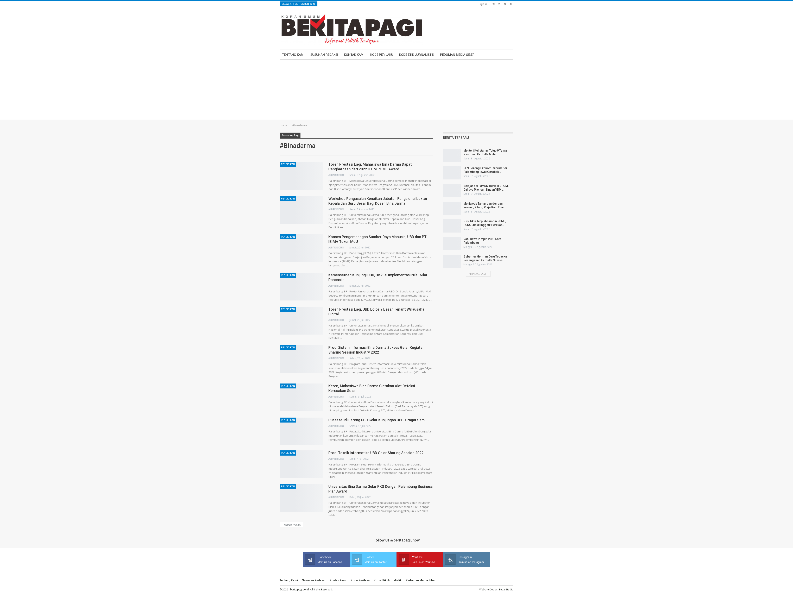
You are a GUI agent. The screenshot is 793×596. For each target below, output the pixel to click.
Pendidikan (288, 164)
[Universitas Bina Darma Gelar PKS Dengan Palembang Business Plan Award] (301, 498)
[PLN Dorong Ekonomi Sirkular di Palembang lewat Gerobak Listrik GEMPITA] (452, 172)
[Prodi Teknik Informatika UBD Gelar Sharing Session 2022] (301, 464)
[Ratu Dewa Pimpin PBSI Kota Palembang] (452, 243)
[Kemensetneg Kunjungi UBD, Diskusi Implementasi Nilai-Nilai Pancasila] (301, 286)
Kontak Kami (354, 55)
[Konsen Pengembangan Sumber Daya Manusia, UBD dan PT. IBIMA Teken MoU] (301, 248)
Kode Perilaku (381, 55)
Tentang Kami (293, 55)
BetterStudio (506, 589)
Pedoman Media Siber (457, 55)
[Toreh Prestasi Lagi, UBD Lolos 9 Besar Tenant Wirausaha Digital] (301, 321)
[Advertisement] (396, 91)
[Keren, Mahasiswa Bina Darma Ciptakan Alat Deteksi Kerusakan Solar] (301, 397)
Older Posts (292, 524)
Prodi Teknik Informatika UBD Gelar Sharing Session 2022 (376, 453)
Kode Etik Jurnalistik (416, 55)
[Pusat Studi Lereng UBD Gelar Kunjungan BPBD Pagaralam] (301, 431)
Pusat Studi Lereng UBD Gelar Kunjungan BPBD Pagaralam (376, 420)
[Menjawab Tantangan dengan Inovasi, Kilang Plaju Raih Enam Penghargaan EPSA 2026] (452, 208)
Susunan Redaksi (324, 55)
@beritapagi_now (405, 540)
